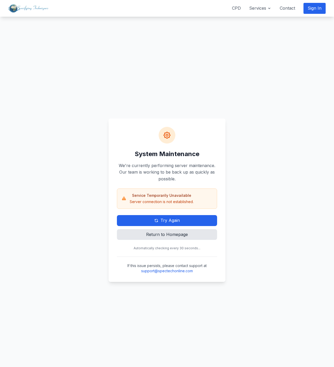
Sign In (314, 8)
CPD (236, 8)
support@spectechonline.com (167, 271)
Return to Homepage (167, 234)
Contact (287, 8)
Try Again (170, 220)
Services (257, 8)
